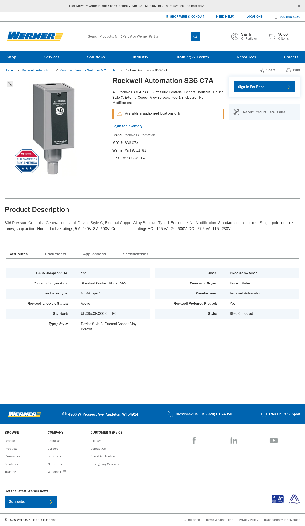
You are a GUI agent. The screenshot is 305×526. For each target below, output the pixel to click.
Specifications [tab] (135, 254)
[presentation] (18, 253)
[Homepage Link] (35, 36)
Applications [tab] (94, 254)
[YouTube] (274, 441)
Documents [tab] (55, 254)
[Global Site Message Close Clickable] (299, 6)
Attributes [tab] (19, 254)
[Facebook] (194, 441)
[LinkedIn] (234, 441)
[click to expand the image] (10, 84)
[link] (267, 70)
